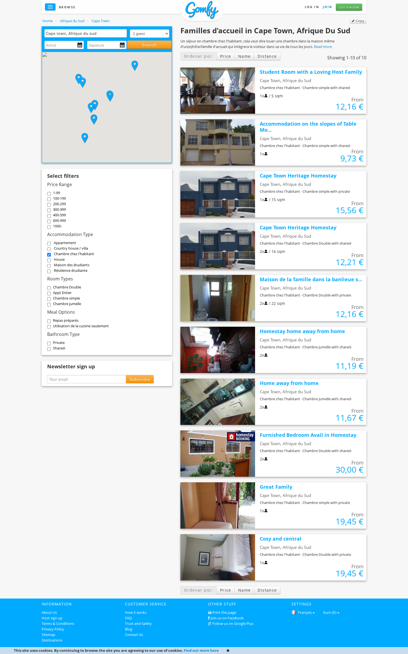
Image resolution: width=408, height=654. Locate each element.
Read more (323, 46)
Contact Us (134, 634)
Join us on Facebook (227, 617)
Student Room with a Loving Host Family (311, 72)
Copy (359, 21)
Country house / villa (71, 248)
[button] (134, 65)
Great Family (276, 486)
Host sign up (52, 617)
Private (59, 342)
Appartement (65, 242)
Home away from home (289, 383)
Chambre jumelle (67, 303)
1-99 (56, 192)
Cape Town (101, 20)
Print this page (224, 612)
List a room (349, 7)
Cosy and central (280, 538)
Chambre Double (67, 287)
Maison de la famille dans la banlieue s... (311, 279)
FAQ (128, 617)
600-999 (59, 220)
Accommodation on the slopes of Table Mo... (308, 126)
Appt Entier (62, 292)
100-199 (59, 198)
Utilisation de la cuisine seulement (81, 325)
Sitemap (48, 634)
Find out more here (201, 650)
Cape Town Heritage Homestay (298, 175)
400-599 (59, 214)
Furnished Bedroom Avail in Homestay (308, 435)
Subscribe (139, 379)
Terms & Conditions (58, 623)
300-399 (59, 209)
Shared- (59, 348)
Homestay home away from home (302, 331)
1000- (57, 226)
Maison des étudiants (71, 264)
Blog (128, 629)
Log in (312, 7)
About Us (49, 612)
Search (149, 44)
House (59, 259)
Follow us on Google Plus (232, 623)
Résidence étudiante (70, 270)
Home (47, 20)
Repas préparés (66, 320)
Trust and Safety (138, 623)
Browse (67, 7)
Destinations (52, 640)
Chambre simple (66, 298)
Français (304, 612)
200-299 (59, 203)
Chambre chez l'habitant (74, 253)
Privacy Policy (53, 629)
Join (327, 7)
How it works (136, 612)
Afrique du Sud (72, 20)
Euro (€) (329, 612)
